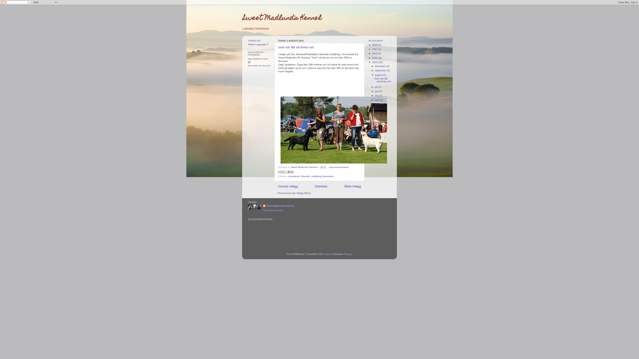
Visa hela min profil (273, 210)
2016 (375, 53)
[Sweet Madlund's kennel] (249, 62)
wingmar (327, 254)
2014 (375, 62)
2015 (375, 58)
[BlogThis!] (282, 172)
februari (379, 108)
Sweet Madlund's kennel (257, 59)
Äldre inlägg (352, 186)
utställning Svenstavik (322, 176)
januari (379, 113)
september (381, 70)
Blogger (348, 254)
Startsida (321, 186)
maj (377, 95)
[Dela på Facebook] (289, 172)
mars (378, 104)
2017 (375, 49)
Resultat (305, 176)
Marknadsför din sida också (259, 66)
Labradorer (294, 176)
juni (377, 91)
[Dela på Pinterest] (292, 172)
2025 (375, 45)
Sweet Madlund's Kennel (282, 18)
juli (376, 87)
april (377, 100)
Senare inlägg (288, 186)
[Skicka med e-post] (279, 172)
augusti (379, 75)
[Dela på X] (286, 172)
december (380, 66)
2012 (375, 123)
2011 (375, 127)
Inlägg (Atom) (304, 193)
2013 (375, 118)
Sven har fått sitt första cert (296, 47)
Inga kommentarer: (339, 167)
